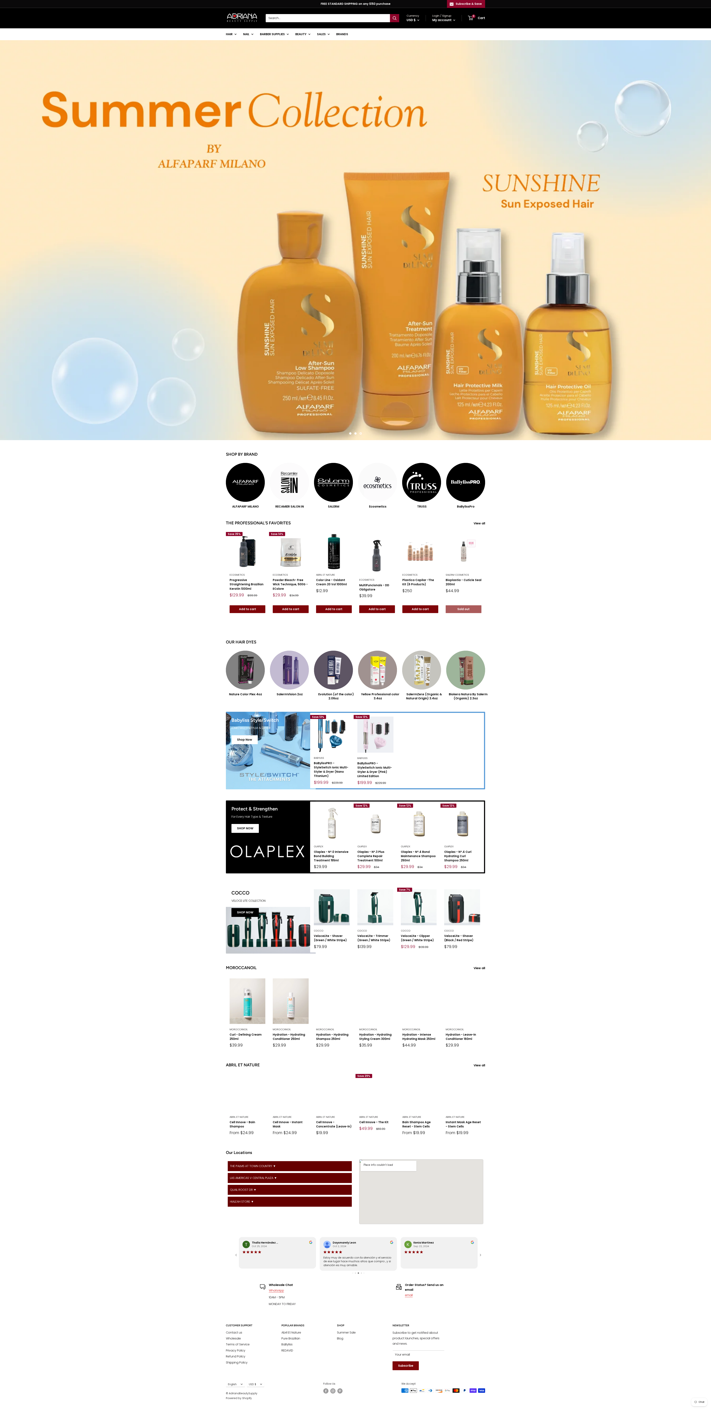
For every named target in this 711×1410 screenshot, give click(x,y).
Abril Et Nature (291, 1332)
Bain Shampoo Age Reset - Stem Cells (416, 1124)
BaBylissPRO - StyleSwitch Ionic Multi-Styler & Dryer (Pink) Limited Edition (374, 769)
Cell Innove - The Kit (373, 1122)
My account (442, 20)
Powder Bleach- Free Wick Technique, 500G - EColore (290, 584)
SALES (321, 34)
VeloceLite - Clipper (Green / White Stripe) (417, 938)
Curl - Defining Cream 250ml (246, 1037)
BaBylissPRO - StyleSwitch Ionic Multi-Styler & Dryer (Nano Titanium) (331, 769)
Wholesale (233, 1338)
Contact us (234, 1332)
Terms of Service (238, 1344)
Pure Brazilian (290, 1338)
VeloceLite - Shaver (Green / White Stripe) (330, 938)
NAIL (246, 34)
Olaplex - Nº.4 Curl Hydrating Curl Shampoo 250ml (457, 856)
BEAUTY (300, 34)
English (232, 1384)
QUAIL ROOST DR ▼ (243, 1190)
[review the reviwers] (472, 1243)
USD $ (252, 1384)
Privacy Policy (235, 1350)
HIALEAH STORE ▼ (242, 1201)
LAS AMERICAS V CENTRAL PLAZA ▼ (253, 1178)
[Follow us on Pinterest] (340, 1391)
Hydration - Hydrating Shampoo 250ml (332, 1037)
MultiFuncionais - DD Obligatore (374, 587)
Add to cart (247, 609)
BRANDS (342, 34)
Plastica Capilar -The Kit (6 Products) (418, 582)
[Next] (485, 482)
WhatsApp (276, 1290)
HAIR (229, 34)
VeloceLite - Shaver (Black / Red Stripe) (458, 938)
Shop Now (244, 739)
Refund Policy (235, 1356)
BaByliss (319, 758)
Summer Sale (346, 1332)
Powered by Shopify (239, 1398)
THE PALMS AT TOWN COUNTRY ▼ (253, 1166)
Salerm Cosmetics (457, 575)
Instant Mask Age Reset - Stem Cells (463, 1124)
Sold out (463, 609)
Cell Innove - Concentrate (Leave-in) (334, 1124)
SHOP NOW (245, 828)
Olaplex (318, 846)
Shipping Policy (237, 1362)
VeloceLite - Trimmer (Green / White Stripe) (373, 938)
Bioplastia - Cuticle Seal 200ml (463, 582)
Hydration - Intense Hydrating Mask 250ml (418, 1037)
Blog (340, 1338)
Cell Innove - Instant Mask (288, 1124)
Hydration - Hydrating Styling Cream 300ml (375, 1037)
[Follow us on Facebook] (325, 1391)
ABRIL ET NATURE (325, 575)
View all (480, 523)
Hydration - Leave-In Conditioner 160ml (461, 1037)
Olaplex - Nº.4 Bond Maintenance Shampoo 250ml (418, 856)
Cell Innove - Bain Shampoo (242, 1124)
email (409, 1295)
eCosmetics (237, 575)
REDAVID (287, 1350)
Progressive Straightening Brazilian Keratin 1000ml (246, 584)
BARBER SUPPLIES (272, 34)
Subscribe (405, 1366)
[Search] (394, 18)
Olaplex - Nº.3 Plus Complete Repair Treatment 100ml (370, 856)
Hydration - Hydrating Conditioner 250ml (289, 1037)
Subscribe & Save (469, 4)
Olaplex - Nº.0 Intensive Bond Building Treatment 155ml (331, 856)
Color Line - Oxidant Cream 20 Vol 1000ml (331, 582)
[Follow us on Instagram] (333, 1391)
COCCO (318, 930)
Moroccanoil (239, 1029)
